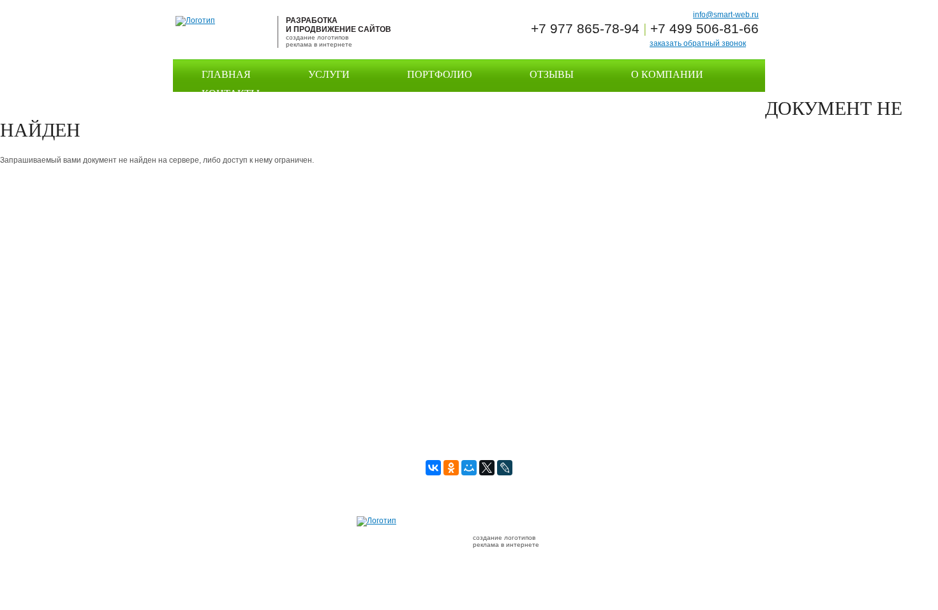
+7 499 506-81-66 (704, 28)
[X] (487, 467)
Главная (226, 74)
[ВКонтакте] (433, 467)
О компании (667, 74)
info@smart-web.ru (726, 14)
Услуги (329, 74)
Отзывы (552, 74)
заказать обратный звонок (698, 43)
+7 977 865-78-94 (585, 28)
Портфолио (439, 74)
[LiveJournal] (504, 467)
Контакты (231, 93)
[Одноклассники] (451, 467)
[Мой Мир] (469, 467)
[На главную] (195, 20)
